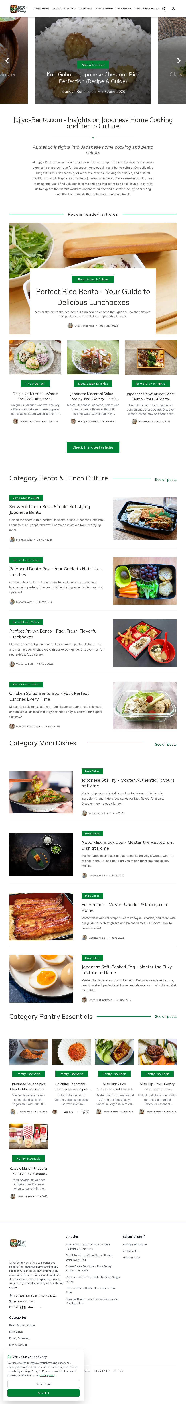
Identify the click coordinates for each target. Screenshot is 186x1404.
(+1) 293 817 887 (24, 1301)
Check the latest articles (93, 447)
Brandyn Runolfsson (135, 1244)
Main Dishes (85, 8)
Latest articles (42, 8)
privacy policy (47, 1375)
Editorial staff (134, 1236)
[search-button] (164, 9)
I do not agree (43, 1384)
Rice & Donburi (124, 8)
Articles (72, 1236)
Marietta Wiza (131, 1257)
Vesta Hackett (131, 1251)
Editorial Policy (102, 1371)
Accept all (43, 1393)
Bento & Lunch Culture (64, 8)
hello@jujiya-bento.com (28, 1307)
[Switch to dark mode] (173, 8)
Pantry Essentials (104, 8)
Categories (18, 1317)
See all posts (166, 479)
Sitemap (118, 1371)
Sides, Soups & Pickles (146, 8)
